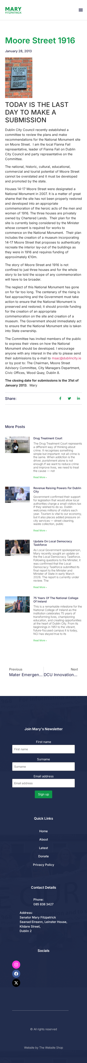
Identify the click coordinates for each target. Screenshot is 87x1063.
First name (43, 742)
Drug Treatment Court (47, 438)
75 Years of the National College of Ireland (55, 599)
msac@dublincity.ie (66, 358)
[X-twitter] (16, 983)
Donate (43, 856)
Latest (43, 848)
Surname (43, 759)
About (43, 839)
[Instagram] (16, 965)
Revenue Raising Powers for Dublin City (57, 489)
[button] (80, 10)
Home (43, 831)
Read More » (40, 477)
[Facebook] (16, 974)
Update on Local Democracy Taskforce (52, 542)
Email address (44, 776)
